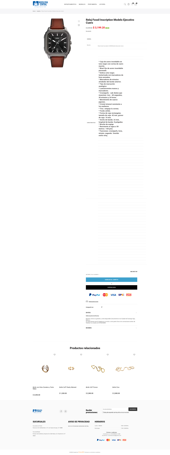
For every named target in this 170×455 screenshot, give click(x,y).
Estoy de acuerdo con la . (116, 412)
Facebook (101, 307)
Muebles (82, 4)
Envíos (88, 312)
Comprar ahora (111, 287)
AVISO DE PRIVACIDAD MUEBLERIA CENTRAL (78, 426)
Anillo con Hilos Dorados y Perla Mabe (43, 388)
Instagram (65, 411)
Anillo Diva (115, 387)
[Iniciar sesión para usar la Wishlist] (79, 25)
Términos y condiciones (111, 432)
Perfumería (92, 4)
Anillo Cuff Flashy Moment (67, 387)
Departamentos (70, 4)
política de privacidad (123, 412)
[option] (57, 43)
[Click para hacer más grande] (79, 21)
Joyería (102, 4)
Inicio (34, 11)
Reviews (89, 328)
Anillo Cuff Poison (92, 387)
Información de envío (93, 301)
